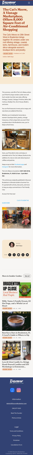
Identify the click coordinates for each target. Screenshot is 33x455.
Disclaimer (16, 440)
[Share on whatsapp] (22, 254)
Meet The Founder (16, 413)
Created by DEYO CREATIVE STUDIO (16, 454)
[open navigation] (29, 3)
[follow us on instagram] (19, 390)
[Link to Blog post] (16, 289)
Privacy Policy (16, 436)
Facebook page (19, 164)
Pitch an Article (16, 418)
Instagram (5, 167)
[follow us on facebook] (12, 390)
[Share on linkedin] (18, 254)
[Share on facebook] (9, 254)
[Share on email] (27, 254)
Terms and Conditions (16, 431)
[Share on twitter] (14, 254)
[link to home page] (9, 3)
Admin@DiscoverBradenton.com (16, 404)
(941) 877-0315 (16, 408)
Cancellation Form (16, 445)
